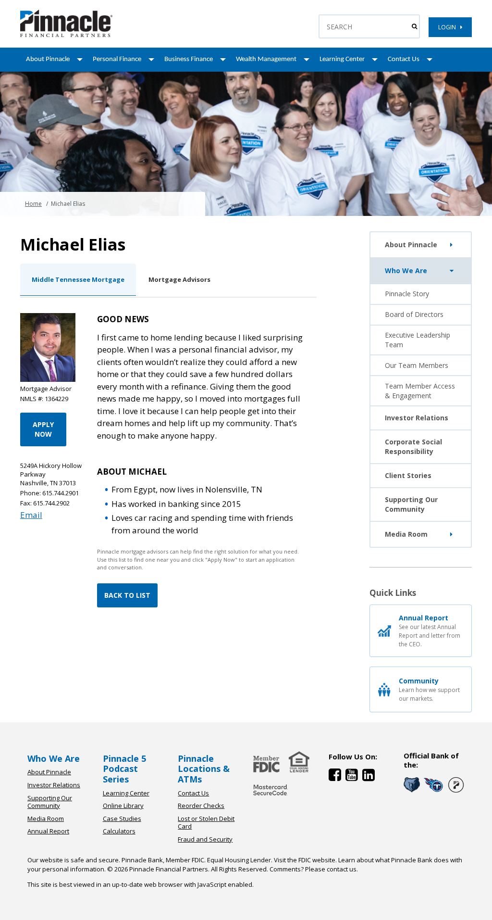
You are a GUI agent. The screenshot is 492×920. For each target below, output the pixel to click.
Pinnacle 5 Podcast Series (124, 769)
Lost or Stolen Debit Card (206, 822)
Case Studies (122, 818)
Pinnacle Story (407, 293)
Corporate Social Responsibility (413, 446)
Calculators (119, 831)
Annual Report (48, 831)
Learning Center (342, 59)
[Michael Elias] (66, 35)
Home (33, 204)
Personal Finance (117, 59)
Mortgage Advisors (179, 279)
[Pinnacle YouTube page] (353, 776)
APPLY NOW (43, 429)
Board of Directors (414, 314)
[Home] (270, 796)
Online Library (123, 805)
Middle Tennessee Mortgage (78, 279)
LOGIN (449, 27)
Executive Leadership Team (417, 339)
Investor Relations (416, 417)
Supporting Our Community (411, 504)
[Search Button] (414, 26)
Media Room (406, 534)
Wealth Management (266, 59)
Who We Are (406, 270)
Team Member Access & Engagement (420, 390)
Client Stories (408, 475)
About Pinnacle (48, 59)
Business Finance (188, 59)
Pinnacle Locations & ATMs (204, 769)
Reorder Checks (201, 805)
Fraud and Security (205, 839)
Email (31, 514)
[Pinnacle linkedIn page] (369, 776)
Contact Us (403, 59)
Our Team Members (416, 365)
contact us (342, 869)
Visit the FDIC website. (305, 860)
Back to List (127, 595)
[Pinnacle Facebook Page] (337, 776)
